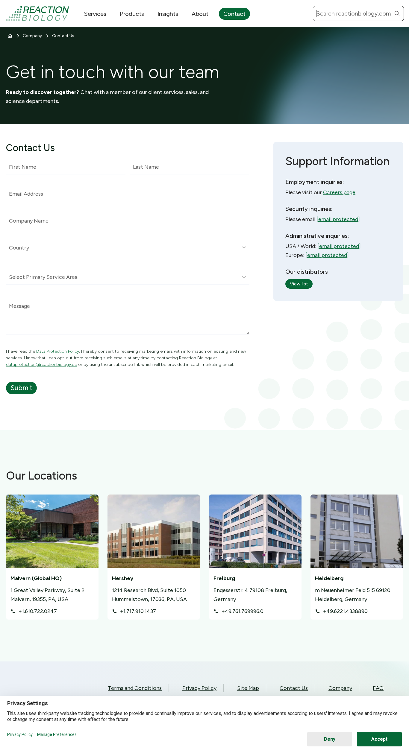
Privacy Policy (199, 688)
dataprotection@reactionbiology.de (41, 364)
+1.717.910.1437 (138, 611)
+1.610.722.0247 (38, 611)
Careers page (339, 192)
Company (32, 35)
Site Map (248, 688)
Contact (234, 13)
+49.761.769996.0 (242, 611)
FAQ (378, 688)
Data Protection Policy (57, 351)
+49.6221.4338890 (345, 611)
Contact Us (294, 688)
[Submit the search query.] (397, 13)
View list (299, 284)
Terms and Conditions (135, 688)
